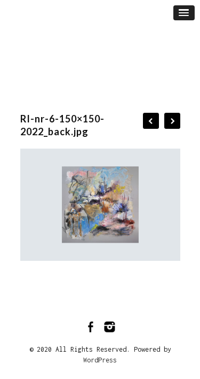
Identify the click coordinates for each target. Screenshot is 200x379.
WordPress (100, 360)
